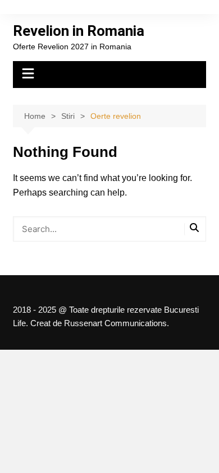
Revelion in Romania (78, 30)
